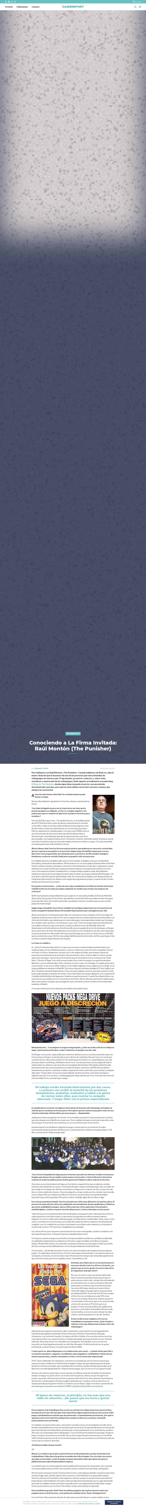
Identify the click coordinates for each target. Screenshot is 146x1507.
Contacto (35, 7)
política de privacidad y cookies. (89, 1504)
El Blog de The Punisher (43, 784)
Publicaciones (22, 7)
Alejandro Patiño (41, 768)
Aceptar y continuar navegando (114, 1502)
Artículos (9, 7)
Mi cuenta (138, 2)
